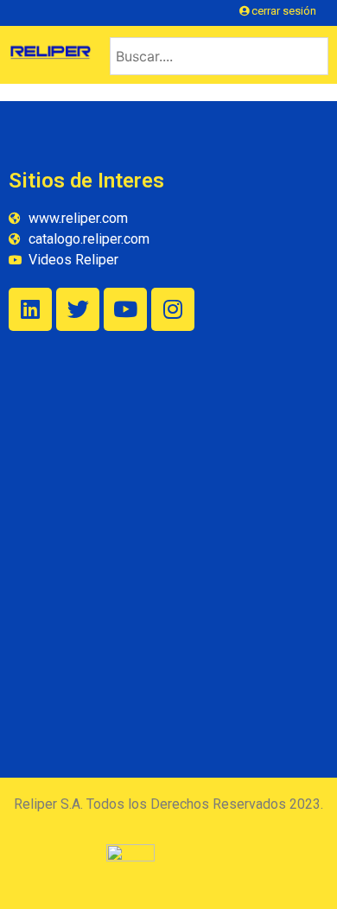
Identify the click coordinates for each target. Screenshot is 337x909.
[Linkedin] (30, 309)
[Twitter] (77, 309)
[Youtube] (125, 309)
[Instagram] (172, 309)
